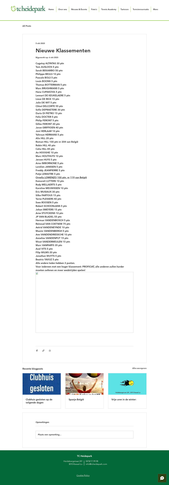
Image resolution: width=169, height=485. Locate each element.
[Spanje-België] (84, 384)
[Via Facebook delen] (37, 350)
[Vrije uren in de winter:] (127, 384)
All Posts (26, 26)
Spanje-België (76, 399)
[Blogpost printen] (50, 350)
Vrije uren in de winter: (123, 399)
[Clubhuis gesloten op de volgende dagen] (42, 384)
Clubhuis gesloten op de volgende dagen (39, 401)
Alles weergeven (139, 368)
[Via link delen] (43, 350)
